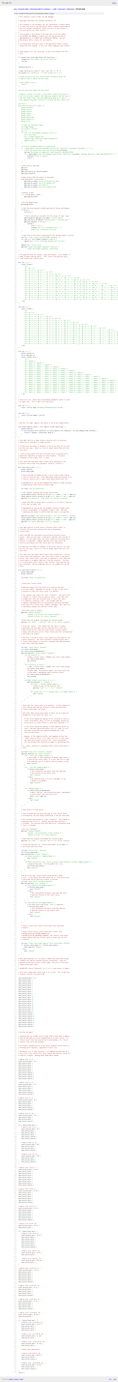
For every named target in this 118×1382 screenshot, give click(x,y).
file (51, 13)
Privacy (16, 1379)
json (114, 1379)
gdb (55, 9)
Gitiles (11, 1379)
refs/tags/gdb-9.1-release (40, 9)
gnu (15, 9)
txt (110, 1379)
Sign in (114, 3)
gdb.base (70, 9)
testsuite (61, 9)
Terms (21, 1379)
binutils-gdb (23, 9)
